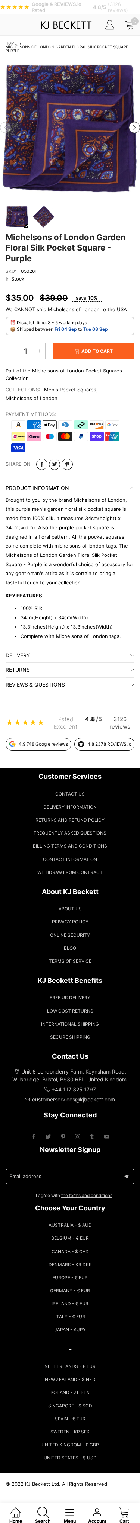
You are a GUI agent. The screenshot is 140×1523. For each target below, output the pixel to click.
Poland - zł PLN (70, 1392)
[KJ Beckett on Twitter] (48, 1137)
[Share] (41, 464)
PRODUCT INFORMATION (37, 488)
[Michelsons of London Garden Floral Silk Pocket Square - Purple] (70, 127)
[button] (5, 127)
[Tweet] (54, 464)
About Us (70, 908)
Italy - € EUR (70, 1316)
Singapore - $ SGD (70, 1406)
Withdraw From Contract (70, 872)
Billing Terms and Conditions (70, 846)
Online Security (70, 935)
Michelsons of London (31, 398)
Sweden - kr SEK (70, 1432)
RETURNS (18, 670)
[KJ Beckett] (66, 25)
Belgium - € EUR (70, 1238)
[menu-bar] (16, 25)
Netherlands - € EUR (70, 1366)
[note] (70, 7)
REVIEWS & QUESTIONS (35, 684)
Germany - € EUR (70, 1290)
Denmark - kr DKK (70, 1264)
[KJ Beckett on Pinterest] (63, 1137)
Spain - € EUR (70, 1419)
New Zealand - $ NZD (70, 1379)
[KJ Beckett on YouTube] (106, 1137)
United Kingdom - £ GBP (70, 1445)
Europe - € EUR (70, 1277)
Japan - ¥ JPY (70, 1329)
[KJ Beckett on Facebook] (33, 1137)
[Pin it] (67, 464)
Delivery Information (70, 807)
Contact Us (70, 794)
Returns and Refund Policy (70, 820)
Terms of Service (70, 961)
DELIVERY (18, 655)
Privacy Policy (70, 922)
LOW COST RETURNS (70, 1011)
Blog (70, 948)
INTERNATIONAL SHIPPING (70, 1024)
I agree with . (74, 1195)
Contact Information (70, 859)
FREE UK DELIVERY (70, 997)
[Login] (110, 24)
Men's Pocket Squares (70, 390)
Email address (25, 1176)
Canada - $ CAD (70, 1251)
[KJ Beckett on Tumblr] (92, 1137)
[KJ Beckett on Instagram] (77, 1137)
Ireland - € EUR (70, 1303)
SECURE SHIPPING (70, 1037)
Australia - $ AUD (70, 1225)
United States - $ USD (70, 1458)
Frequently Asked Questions (70, 833)
